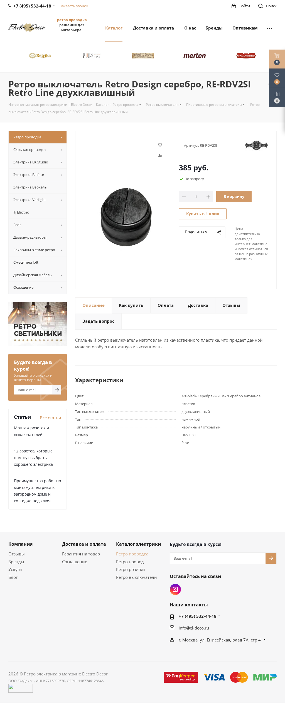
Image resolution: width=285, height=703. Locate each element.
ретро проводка (72, 19)
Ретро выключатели (136, 577)
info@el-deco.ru (194, 628)
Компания (20, 544)
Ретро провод (130, 561)
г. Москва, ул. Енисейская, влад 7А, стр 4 (220, 640)
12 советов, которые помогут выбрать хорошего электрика (33, 457)
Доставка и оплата (84, 544)
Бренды (16, 561)
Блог (13, 577)
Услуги (15, 569)
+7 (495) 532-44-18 (198, 616)
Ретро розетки (130, 569)
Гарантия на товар (81, 554)
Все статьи (50, 417)
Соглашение (74, 561)
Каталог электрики (138, 544)
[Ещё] (269, 27)
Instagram (175, 589)
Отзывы (16, 554)
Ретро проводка (132, 554)
